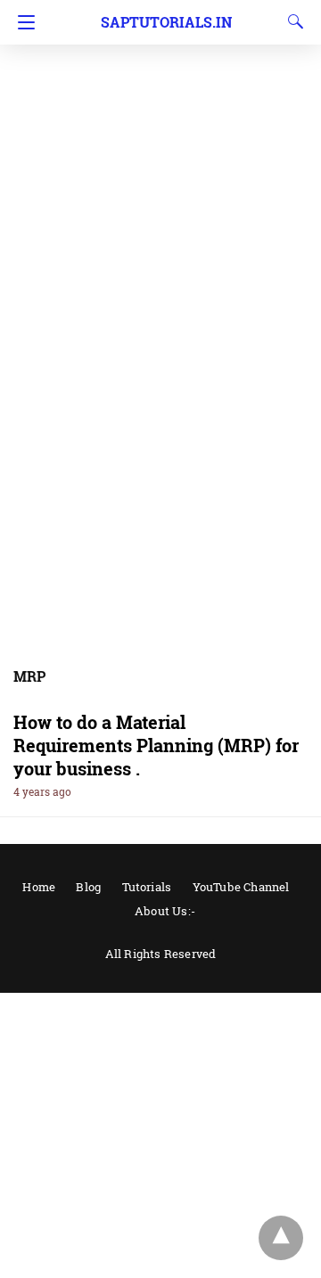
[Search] (292, 21)
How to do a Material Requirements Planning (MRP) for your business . (156, 745)
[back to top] (281, 1238)
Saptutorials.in (166, 21)
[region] (160, 142)
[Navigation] (22, 22)
